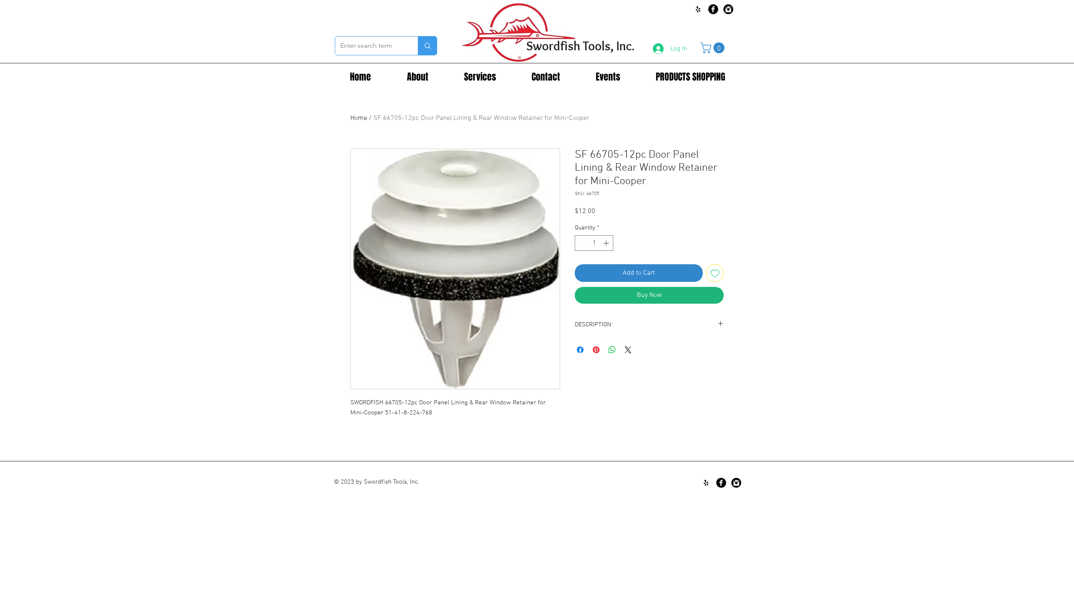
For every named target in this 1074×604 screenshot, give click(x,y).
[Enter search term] (427, 45)
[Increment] (607, 243)
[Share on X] (628, 350)
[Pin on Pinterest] (596, 350)
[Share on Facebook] (580, 350)
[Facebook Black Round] (713, 9)
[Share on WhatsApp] (612, 350)
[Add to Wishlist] (715, 273)
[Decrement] (581, 243)
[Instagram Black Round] (728, 9)
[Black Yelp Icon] (698, 9)
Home (358, 118)
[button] (713, 47)
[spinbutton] (594, 243)
